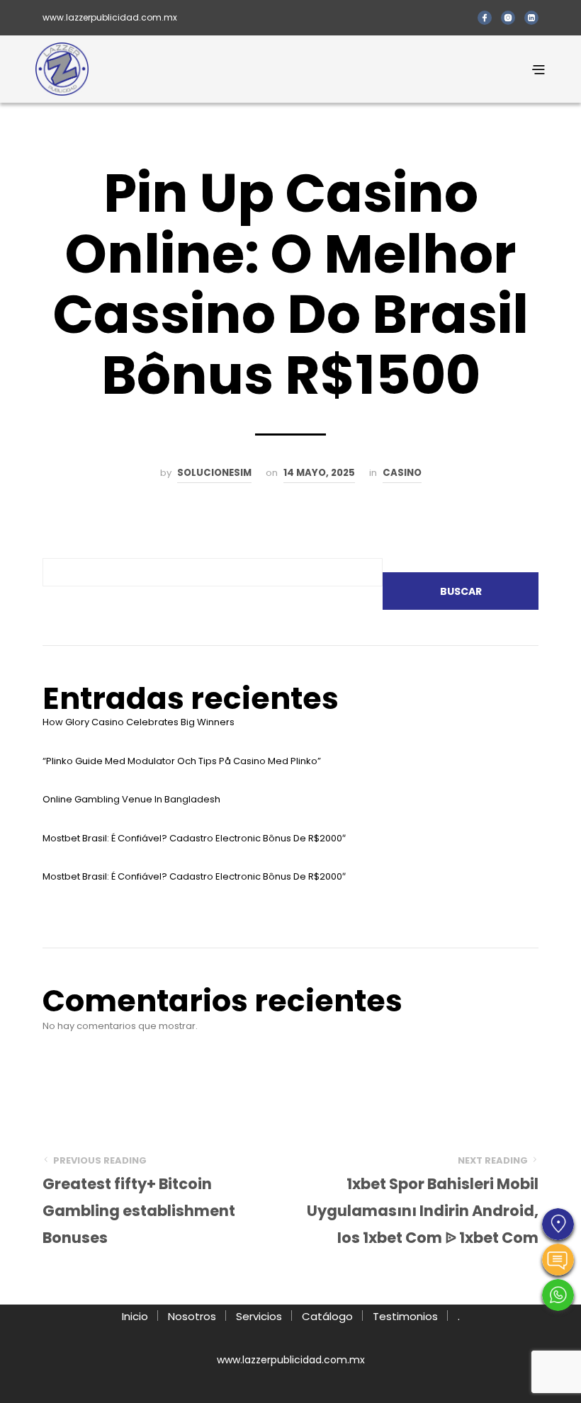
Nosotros (192, 1316)
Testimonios (405, 1316)
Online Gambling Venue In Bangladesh (131, 799)
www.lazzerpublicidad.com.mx (110, 17)
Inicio (135, 1316)
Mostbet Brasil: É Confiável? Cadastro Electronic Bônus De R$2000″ (194, 838)
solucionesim (214, 472)
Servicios (259, 1316)
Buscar (461, 591)
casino (402, 472)
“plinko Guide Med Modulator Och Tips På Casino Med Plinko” (182, 761)
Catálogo (327, 1316)
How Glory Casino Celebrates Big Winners (139, 722)
